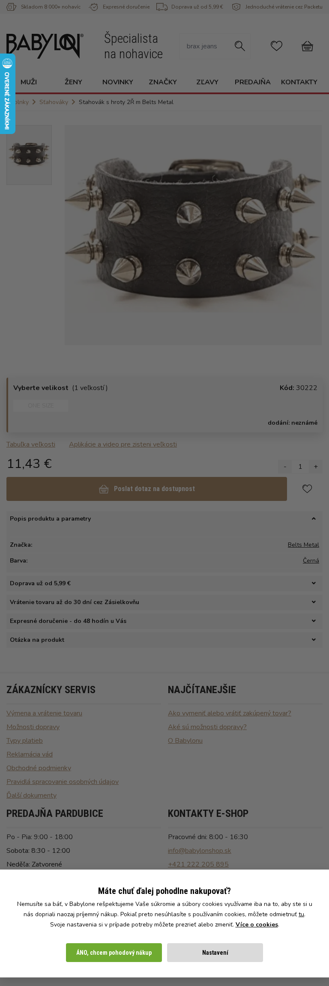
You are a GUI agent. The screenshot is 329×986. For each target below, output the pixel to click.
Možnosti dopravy (33, 727)
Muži (29, 82)
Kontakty (299, 82)
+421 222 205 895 (198, 864)
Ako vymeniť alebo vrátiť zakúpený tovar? (229, 713)
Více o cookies (257, 924)
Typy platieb (24, 740)
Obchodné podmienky (38, 768)
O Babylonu (185, 740)
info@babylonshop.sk (199, 850)
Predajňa (253, 82)
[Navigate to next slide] (311, 235)
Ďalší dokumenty (31, 795)
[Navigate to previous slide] (75, 235)
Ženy (73, 82)
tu (301, 914)
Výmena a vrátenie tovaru (44, 713)
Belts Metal (303, 545)
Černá (311, 561)
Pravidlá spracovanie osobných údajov (62, 781)
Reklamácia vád (29, 754)
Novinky (117, 82)
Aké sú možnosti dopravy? (207, 727)
